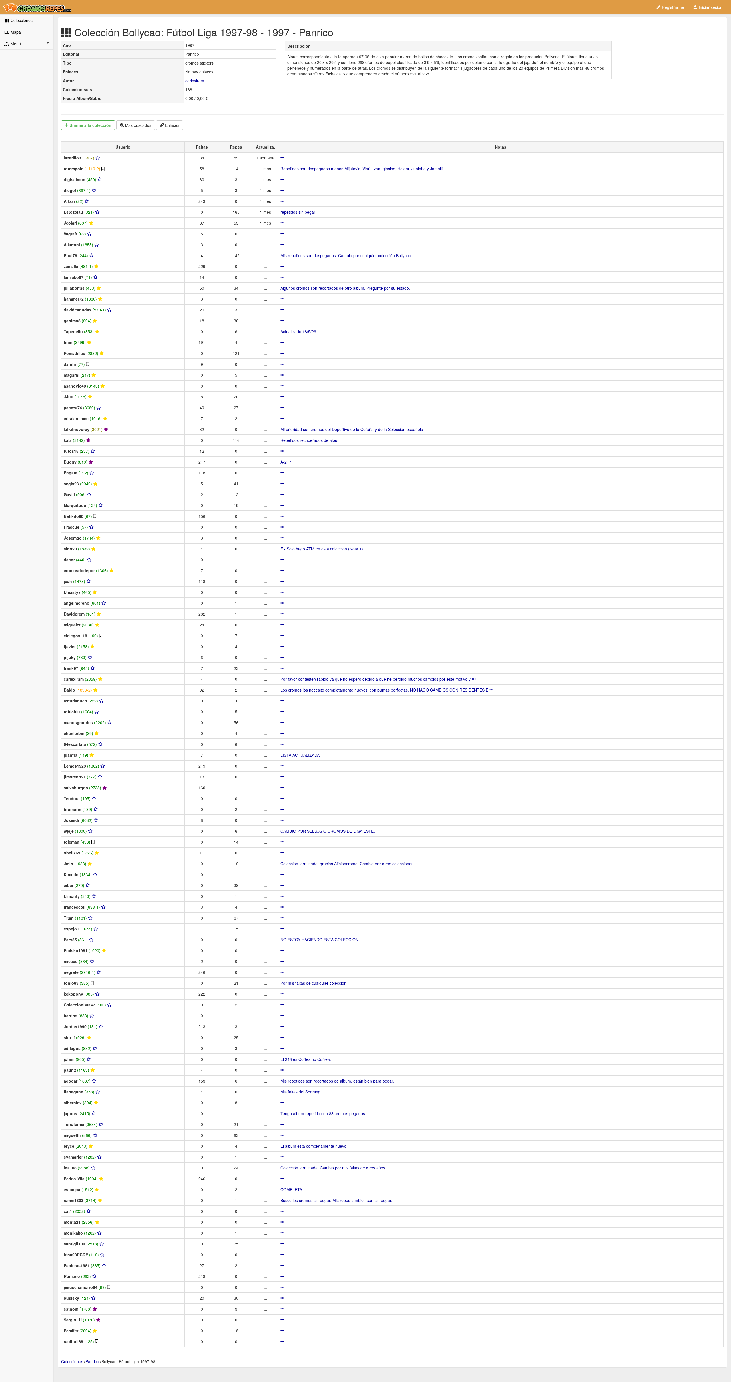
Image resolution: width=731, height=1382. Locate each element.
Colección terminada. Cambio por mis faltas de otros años (332, 1168)
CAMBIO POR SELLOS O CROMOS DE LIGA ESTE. (327, 831)
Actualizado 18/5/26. (298, 331)
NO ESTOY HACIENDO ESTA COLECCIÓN (319, 939)
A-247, (286, 462)
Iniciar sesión (710, 7)
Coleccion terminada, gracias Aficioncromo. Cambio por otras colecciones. (347, 863)
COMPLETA (291, 1189)
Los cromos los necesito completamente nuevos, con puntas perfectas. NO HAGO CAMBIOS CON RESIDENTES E (384, 690)
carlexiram (194, 80)
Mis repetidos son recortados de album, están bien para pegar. (337, 1081)
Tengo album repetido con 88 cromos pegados (322, 1113)
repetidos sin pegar (297, 212)
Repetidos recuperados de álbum (310, 440)
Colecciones (21, 20)
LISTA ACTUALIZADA (300, 755)
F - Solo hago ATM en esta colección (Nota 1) (321, 549)
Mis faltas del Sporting (300, 1092)
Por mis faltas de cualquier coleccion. (314, 983)
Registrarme (672, 7)
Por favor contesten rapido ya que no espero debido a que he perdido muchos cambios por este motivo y (376, 679)
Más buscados (137, 125)
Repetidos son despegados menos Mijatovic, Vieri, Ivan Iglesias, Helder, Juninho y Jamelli (361, 168)
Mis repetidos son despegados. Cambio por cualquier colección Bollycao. (346, 255)
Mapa (15, 32)
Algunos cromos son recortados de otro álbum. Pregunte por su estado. (345, 288)
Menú (15, 44)
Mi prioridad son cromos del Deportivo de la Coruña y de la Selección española (351, 429)
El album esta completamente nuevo (313, 1146)
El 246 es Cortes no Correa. (305, 1059)
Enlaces (171, 125)
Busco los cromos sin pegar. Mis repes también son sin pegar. (336, 1200)
